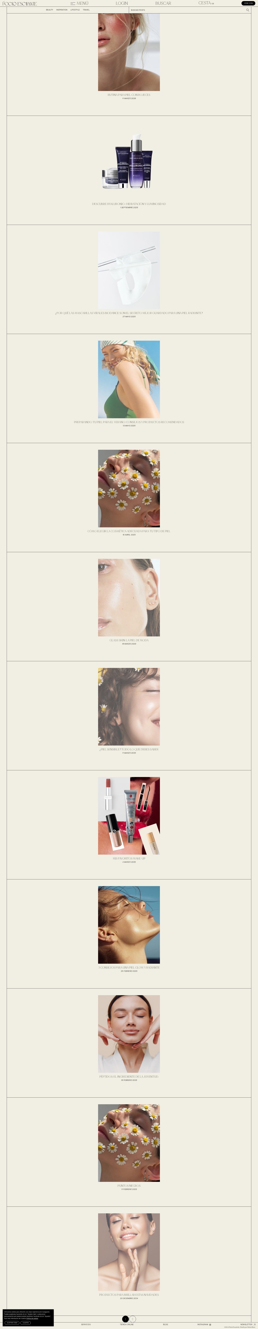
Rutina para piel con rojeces (129, 95)
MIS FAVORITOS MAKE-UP (129, 858)
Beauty (49, 10)
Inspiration (61, 10)
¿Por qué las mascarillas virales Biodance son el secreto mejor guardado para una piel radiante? (129, 313)
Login (122, 3)
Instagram (203, 1325)
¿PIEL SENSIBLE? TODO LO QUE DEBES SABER (129, 749)
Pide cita (248, 3)
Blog (165, 1325)
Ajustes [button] (25, 1323)
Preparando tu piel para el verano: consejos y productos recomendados (129, 422)
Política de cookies (32, 1318)
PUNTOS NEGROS (129, 1185)
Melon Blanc (251, 1327)
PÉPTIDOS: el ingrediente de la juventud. (129, 1076)
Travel (86, 10)
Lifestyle (75, 10)
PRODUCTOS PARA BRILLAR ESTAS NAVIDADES (129, 1295)
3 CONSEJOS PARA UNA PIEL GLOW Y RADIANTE (129, 967)
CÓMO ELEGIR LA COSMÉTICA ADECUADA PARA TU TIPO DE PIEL (129, 531)
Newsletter (246, 1325)
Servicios (86, 1325)
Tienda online (127, 1325)
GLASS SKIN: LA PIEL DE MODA (129, 640)
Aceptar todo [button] (12, 1323)
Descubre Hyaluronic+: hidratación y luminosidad (129, 204)
